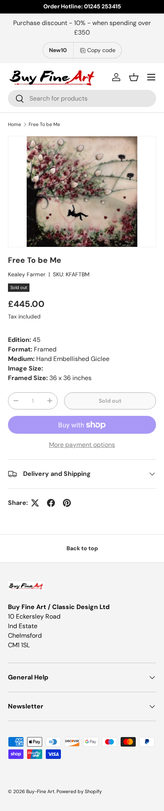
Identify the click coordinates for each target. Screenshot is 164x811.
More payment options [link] (82, 444)
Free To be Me (44, 124)
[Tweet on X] (35, 503)
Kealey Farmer (26, 274)
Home (14, 124)
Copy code (101, 50)
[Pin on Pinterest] (67, 503)
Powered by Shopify (79, 791)
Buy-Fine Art (40, 791)
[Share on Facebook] (51, 503)
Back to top (82, 548)
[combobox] (82, 98)
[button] (134, 77)
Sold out (110, 400)
